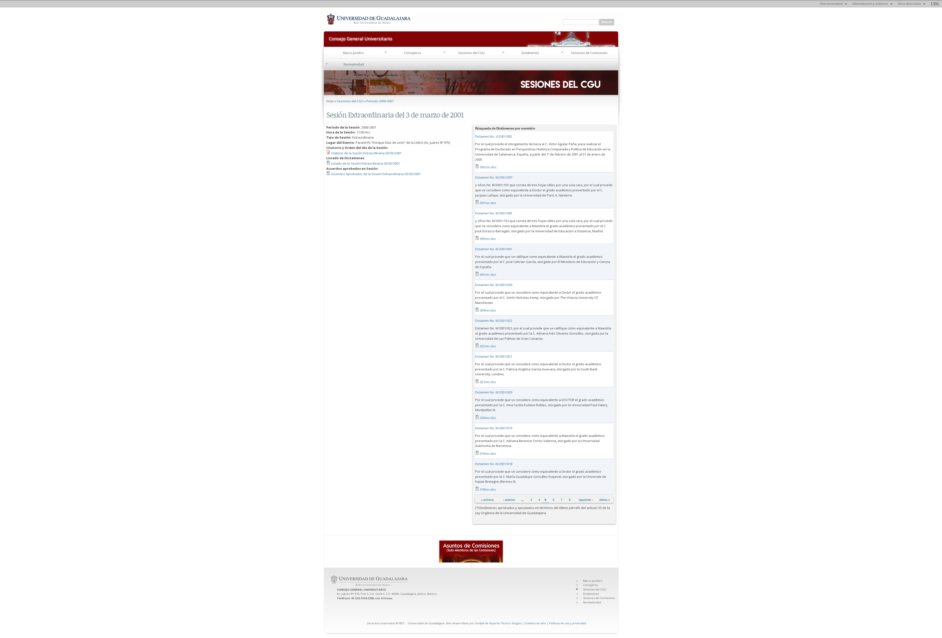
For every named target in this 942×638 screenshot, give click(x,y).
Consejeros (412, 53)
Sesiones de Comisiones (589, 53)
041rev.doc (488, 274)
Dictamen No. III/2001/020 (493, 392)
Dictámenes (530, 53)
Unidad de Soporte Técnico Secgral (498, 623)
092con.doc (488, 167)
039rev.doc (488, 310)
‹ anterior (509, 500)
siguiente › (586, 500)
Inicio (330, 101)
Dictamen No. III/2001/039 (493, 285)
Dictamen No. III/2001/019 (493, 428)
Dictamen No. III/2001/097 (493, 177)
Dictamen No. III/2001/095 (493, 213)
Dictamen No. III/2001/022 (493, 320)
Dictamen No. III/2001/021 (493, 356)
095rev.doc (488, 238)
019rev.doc (488, 453)
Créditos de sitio (535, 623)
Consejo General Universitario (360, 38)
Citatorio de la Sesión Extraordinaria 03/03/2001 (366, 153)
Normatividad (354, 64)
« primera (487, 500)
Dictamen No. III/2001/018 (493, 464)
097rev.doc (488, 203)
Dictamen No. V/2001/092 (493, 136)
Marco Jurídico (353, 53)
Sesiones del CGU (471, 53)
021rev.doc (488, 382)
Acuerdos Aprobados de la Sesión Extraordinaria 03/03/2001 (376, 174)
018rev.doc (488, 489)
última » (604, 500)
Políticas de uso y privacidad (567, 623)
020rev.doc (488, 418)
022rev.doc (488, 346)
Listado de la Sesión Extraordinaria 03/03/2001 (365, 163)
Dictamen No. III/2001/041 (493, 249)
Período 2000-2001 (380, 101)
